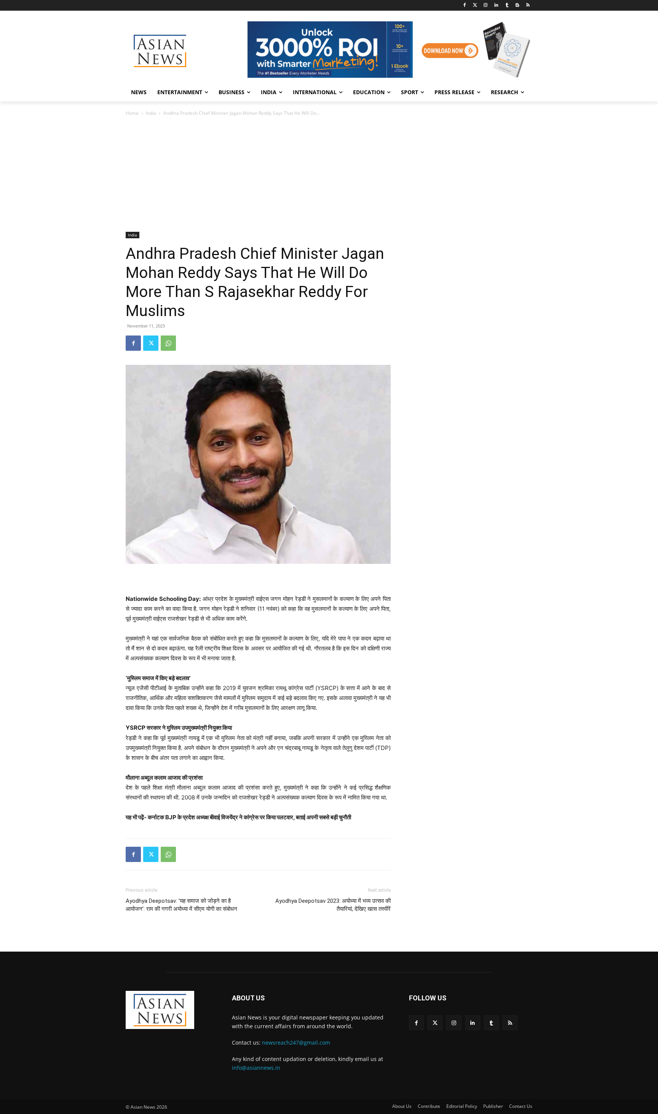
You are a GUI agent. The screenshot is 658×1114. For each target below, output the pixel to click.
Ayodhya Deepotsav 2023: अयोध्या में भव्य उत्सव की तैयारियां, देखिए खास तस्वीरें (333, 904)
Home (132, 113)
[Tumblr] (507, 5)
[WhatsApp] (168, 343)
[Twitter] (475, 5)
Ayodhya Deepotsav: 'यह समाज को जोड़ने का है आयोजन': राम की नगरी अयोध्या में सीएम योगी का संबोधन (181, 904)
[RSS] (528, 5)
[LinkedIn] (496, 5)
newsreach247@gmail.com (296, 1042)
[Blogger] (517, 5)
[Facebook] (464, 5)
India (151, 113)
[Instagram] (485, 5)
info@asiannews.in (256, 1067)
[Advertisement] (329, 174)
